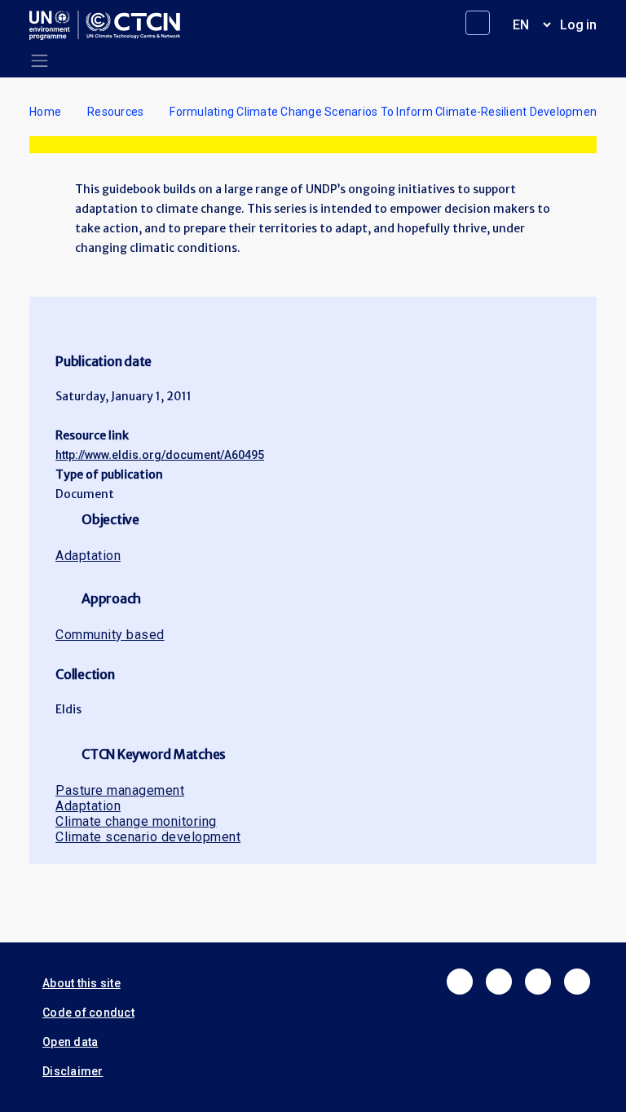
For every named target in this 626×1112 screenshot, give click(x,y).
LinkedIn (538, 981)
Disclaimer (73, 1071)
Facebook (459, 981)
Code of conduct (88, 1012)
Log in (578, 25)
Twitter (499, 981)
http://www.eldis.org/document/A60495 (159, 454)
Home (45, 111)
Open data (70, 1041)
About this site (81, 983)
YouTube (577, 981)
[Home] (111, 25)
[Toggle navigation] (39, 61)
